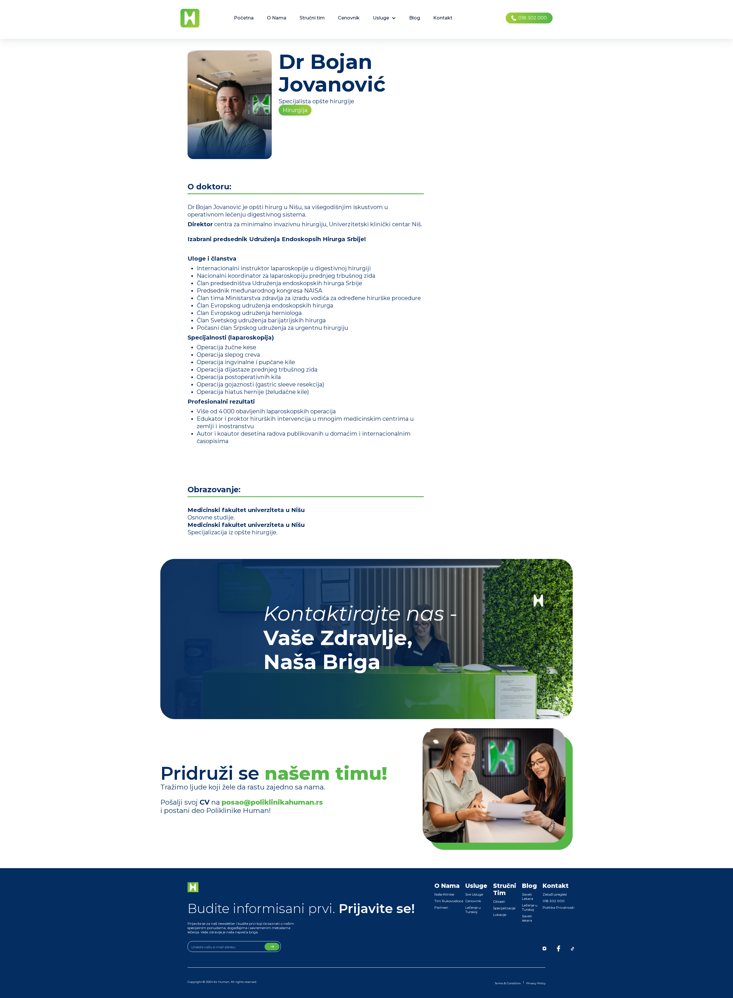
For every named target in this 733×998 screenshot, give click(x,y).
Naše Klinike (444, 894)
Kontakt (442, 18)
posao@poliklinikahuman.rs (272, 802)
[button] (384, 18)
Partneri (441, 907)
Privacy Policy (535, 983)
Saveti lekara (527, 918)
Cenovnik (349, 18)
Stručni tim (312, 18)
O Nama (276, 18)
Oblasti (499, 901)
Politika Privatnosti (558, 907)
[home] (190, 18)
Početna (244, 18)
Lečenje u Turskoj (473, 909)
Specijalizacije (504, 908)
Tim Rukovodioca (448, 901)
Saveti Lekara (527, 896)
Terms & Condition (508, 983)
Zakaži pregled (555, 894)
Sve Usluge (474, 894)
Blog (414, 18)
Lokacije (499, 914)
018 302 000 (554, 901)
